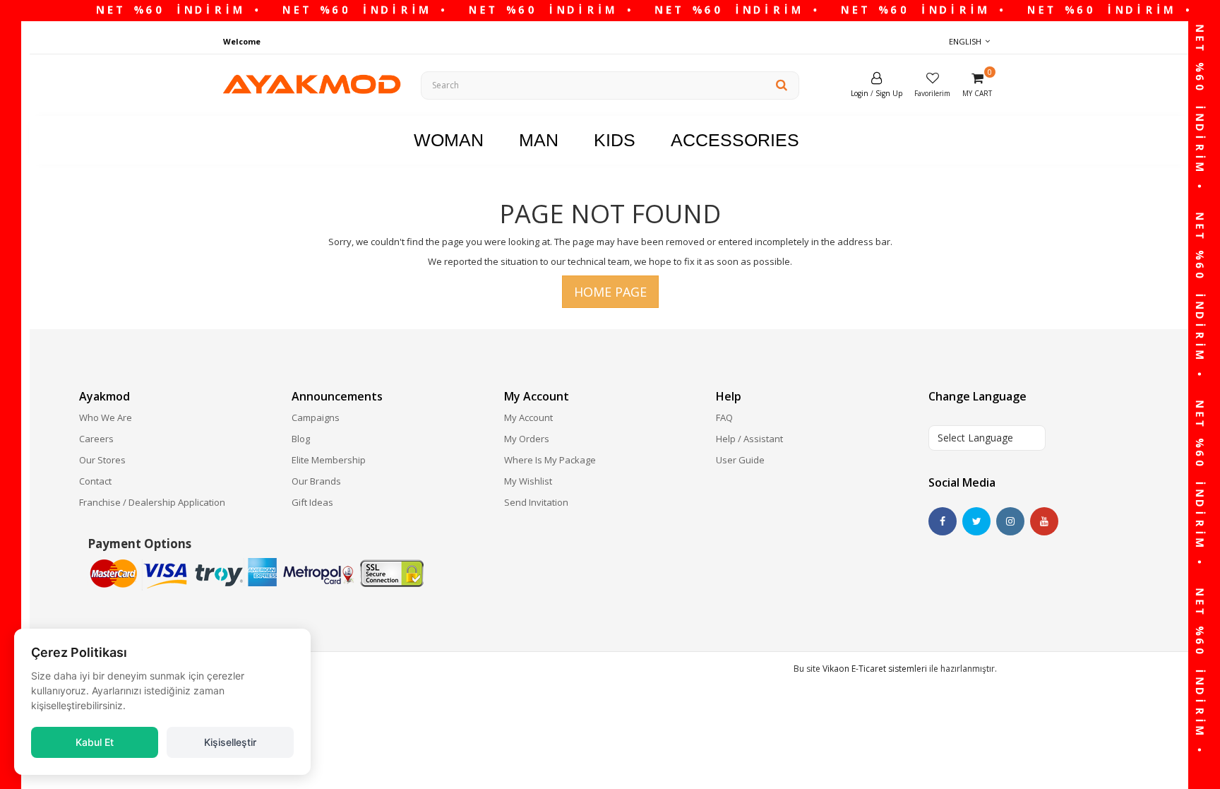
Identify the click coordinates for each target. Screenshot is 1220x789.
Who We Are (105, 417)
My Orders (526, 438)
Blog (301, 438)
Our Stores (102, 459)
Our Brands (316, 481)
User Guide (740, 459)
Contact (95, 481)
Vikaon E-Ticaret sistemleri (875, 669)
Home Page (610, 291)
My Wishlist (528, 481)
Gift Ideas (312, 502)
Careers (96, 438)
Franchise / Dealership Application (152, 502)
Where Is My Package (550, 459)
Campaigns (316, 417)
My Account (528, 417)
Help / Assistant (749, 438)
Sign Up (888, 93)
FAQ (724, 417)
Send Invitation (536, 502)
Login (859, 93)
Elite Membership (329, 459)
